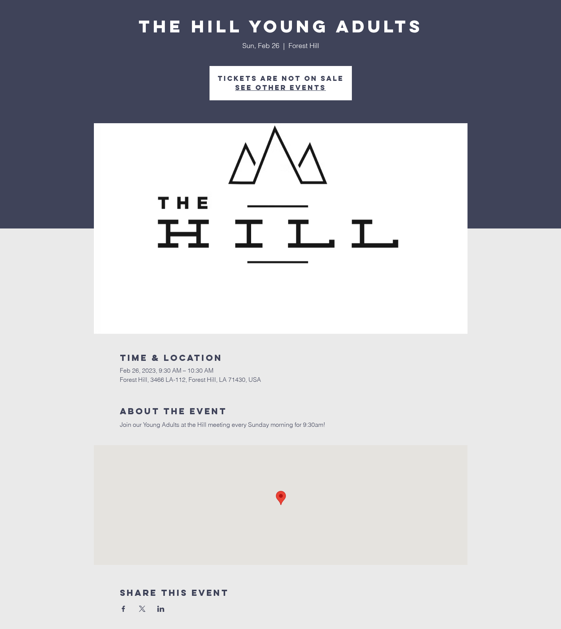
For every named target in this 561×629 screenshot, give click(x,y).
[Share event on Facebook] (123, 609)
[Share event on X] (142, 609)
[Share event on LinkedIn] (160, 609)
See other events (280, 87)
